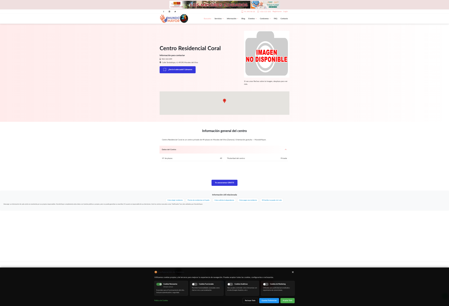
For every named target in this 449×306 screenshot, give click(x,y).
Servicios (218, 19)
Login (285, 11)
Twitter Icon (175, 11)
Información (231, 19)
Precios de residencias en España (198, 200)
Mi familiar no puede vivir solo (272, 200)
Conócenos (264, 19)
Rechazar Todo (250, 300)
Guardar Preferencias (269, 300)
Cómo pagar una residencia (248, 200)
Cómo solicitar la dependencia (224, 200)
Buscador (207, 19)
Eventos (251, 19)
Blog (243, 19)
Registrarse (277, 11)
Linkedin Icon (169, 11)
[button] (224, 101)
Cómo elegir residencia (175, 200)
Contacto (284, 19)
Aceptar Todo (287, 300)
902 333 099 (166, 59)
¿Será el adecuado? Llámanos (180, 69)
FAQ (275, 19)
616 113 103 (265, 12)
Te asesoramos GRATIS (224, 183)
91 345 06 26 (249, 12)
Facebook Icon (163, 11)
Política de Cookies (161, 300)
